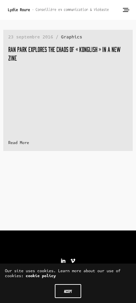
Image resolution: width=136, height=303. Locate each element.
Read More (18, 143)
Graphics (71, 37)
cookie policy (41, 276)
